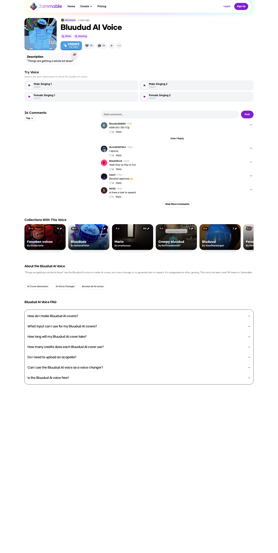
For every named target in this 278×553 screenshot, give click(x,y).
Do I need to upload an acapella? (52, 357)
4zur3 (112, 175)
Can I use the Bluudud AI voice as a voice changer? (65, 367)
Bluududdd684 (117, 124)
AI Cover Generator (37, 286)
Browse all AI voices (93, 286)
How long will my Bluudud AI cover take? (57, 336)
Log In (227, 6)
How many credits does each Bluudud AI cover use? (66, 347)
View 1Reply (177, 138)
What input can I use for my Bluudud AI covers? (62, 326)
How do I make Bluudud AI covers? (53, 316)
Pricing (101, 6)
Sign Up (241, 6)
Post (247, 114)
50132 (112, 189)
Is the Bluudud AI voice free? (48, 377)
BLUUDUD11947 (117, 147)
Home (71, 6)
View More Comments (177, 204)
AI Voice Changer (65, 286)
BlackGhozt (115, 161)
